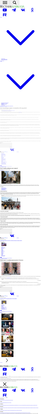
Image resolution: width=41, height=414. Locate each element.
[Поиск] (14, 2)
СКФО (2, 161)
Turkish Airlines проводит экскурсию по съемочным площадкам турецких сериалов (11, 240)
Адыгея (2, 160)
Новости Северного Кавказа (4, 59)
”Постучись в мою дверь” (4, 188)
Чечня (2, 156)
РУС (0, 5)
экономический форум (3, 163)
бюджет (2, 384)
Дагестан (2, 306)
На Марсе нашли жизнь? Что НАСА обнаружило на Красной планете (9, 374)
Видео (1, 391)
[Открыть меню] (5, 2)
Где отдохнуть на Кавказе (4, 104)
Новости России (3, 305)
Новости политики (3, 154)
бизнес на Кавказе (3, 162)
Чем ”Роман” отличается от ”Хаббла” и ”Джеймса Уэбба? (7, 333)
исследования (2, 383)
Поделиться (10, 291)
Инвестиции (2, 157)
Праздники (2, 248)
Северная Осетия (3, 159)
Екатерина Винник (2, 315)
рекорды (2, 250)
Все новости (5, 106)
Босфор (2, 253)
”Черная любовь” (3, 189)
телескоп (2, 388)
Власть (2, 155)
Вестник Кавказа (2, 106)
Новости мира (2, 381)
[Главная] (12, 7)
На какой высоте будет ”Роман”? (4, 334)
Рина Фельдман (1, 170)
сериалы (2, 254)
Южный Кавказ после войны (4, 103)
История (2, 249)
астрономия (2, 387)
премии (2, 251)
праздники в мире (3, 255)
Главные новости (3, 58)
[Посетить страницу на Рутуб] (4, 16)
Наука (2, 382)
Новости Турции (3, 247)
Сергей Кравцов (3, 308)
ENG (1, 5)
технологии (2, 385)
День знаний (2, 307)
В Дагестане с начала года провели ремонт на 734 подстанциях (8, 298)
